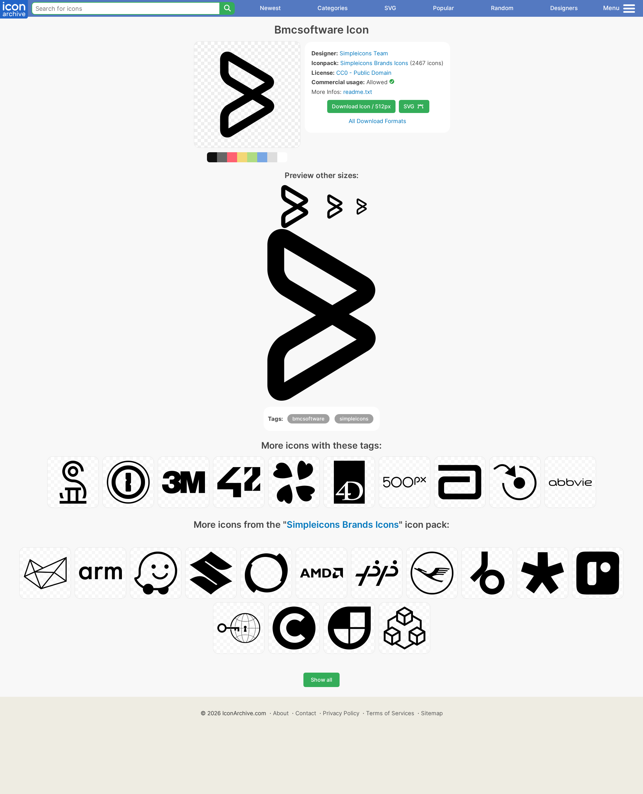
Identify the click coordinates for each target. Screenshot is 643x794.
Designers (564, 8)
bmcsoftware (308, 418)
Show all (321, 679)
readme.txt (357, 92)
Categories (332, 8)
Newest (270, 8)
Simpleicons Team (364, 53)
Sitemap (432, 713)
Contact (305, 713)
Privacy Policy (341, 713)
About (281, 713)
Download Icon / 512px (361, 106)
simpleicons (354, 418)
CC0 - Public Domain (363, 72)
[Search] (227, 8)
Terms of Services (390, 713)
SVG (390, 8)
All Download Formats (377, 121)
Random (502, 8)
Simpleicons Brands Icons (374, 63)
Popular (443, 8)
